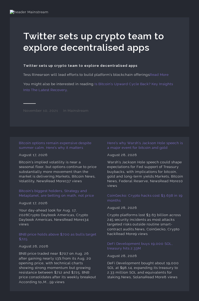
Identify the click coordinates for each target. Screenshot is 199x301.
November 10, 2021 (40, 111)
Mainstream (78, 111)
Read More (159, 75)
